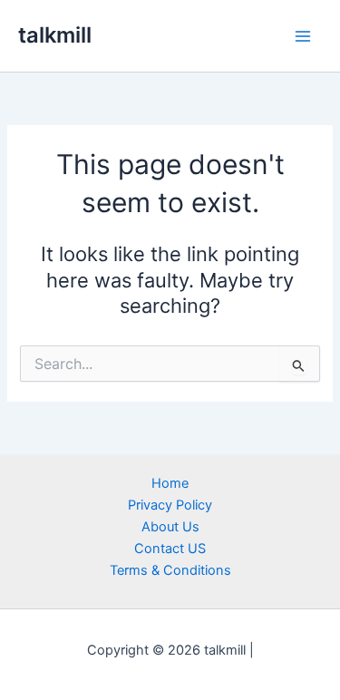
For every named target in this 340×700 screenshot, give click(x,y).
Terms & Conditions (170, 570)
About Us (170, 527)
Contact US (170, 548)
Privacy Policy (170, 505)
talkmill (55, 35)
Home (170, 483)
